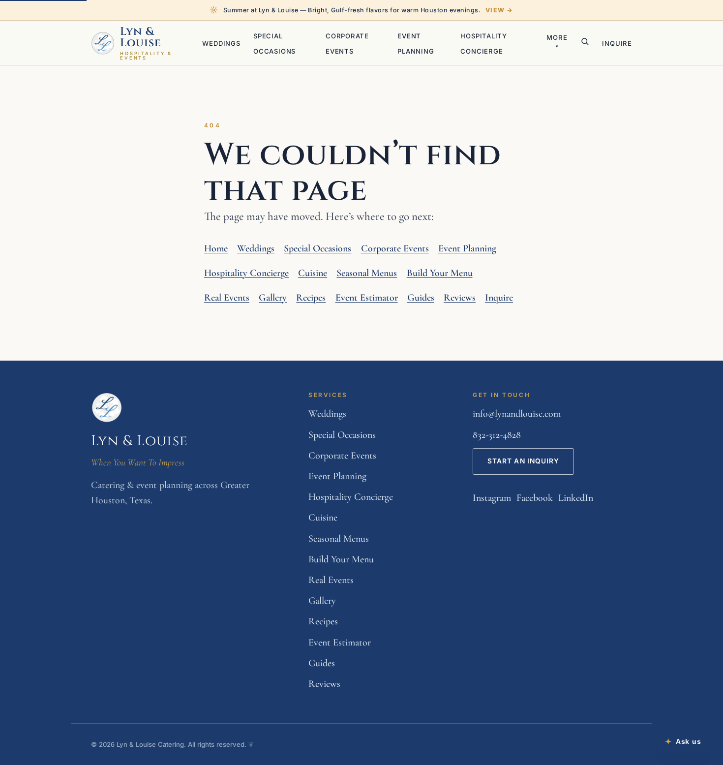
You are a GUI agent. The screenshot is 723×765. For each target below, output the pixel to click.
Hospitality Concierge (246, 273)
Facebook (534, 498)
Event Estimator (366, 298)
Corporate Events (395, 248)
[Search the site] (584, 41)
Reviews (460, 298)
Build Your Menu (440, 273)
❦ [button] (251, 744)
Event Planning (467, 248)
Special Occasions (317, 248)
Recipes (311, 298)
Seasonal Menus (366, 273)
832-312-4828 (497, 435)
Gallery (273, 298)
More (556, 41)
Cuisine (312, 273)
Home (216, 248)
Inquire (617, 43)
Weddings (221, 43)
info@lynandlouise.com (517, 414)
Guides (420, 298)
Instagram (492, 498)
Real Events (226, 298)
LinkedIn (575, 498)
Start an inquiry (523, 461)
